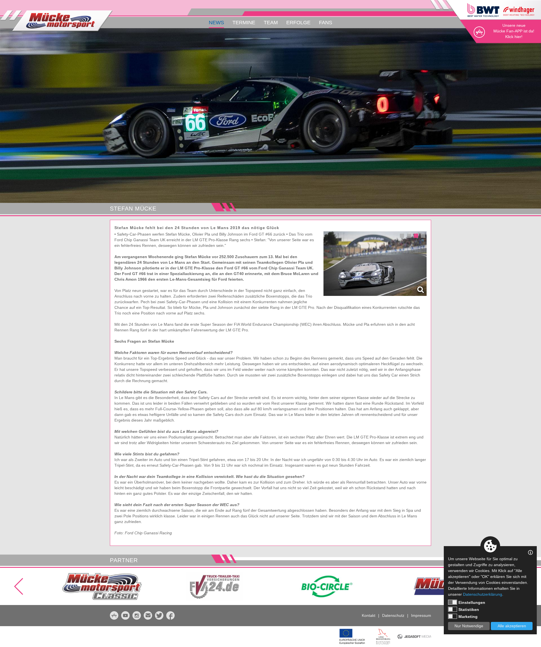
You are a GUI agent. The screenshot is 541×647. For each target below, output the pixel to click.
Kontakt (368, 615)
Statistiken (468, 609)
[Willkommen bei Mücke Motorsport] (56, 20)
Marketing (468, 616)
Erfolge (298, 22)
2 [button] (409, 236)
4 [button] (423, 236)
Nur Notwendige (468, 626)
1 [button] (402, 236)
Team (271, 22)
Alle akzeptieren (512, 626)
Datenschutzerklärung (482, 594)
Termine (243, 22)
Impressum (421, 615)
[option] (270, 118)
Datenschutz (393, 615)
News (216, 22)
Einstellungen (471, 602)
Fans (325, 22)
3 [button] (416, 236)
